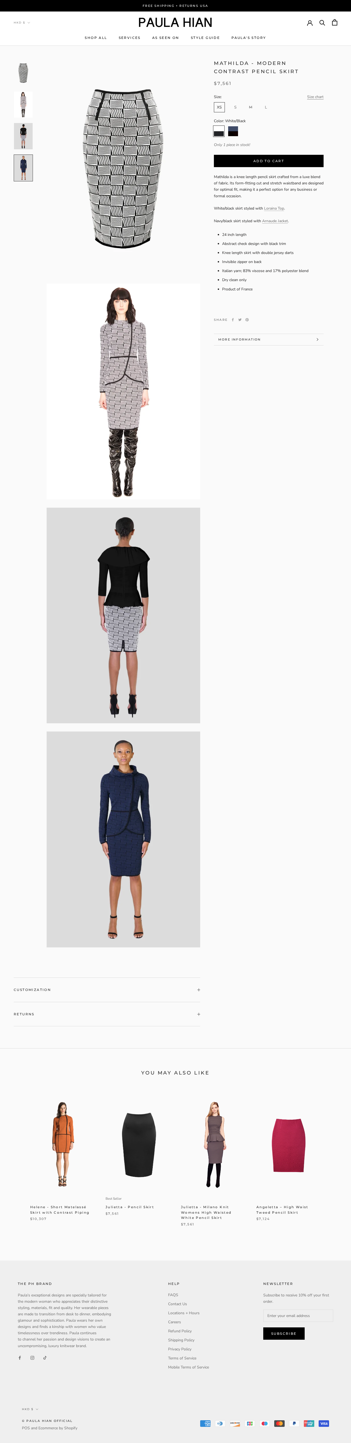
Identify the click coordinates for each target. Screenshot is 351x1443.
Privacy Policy (179, 1349)
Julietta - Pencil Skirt (130, 1207)
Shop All (96, 38)
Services (130, 38)
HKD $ (19, 22)
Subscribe (284, 1333)
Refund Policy (180, 1331)
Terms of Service (182, 1358)
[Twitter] (240, 319)
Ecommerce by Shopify (57, 1428)
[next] (334, 1161)
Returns (24, 1014)
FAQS (173, 1295)
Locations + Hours (184, 1313)
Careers (174, 1322)
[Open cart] (334, 22)
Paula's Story (248, 38)
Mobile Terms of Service (188, 1367)
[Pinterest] (247, 319)
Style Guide (205, 38)
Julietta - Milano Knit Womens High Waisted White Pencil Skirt (206, 1212)
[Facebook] (232, 319)
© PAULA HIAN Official (47, 1421)
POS (26, 1428)
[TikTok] (45, 1358)
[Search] (322, 22)
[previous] (17, 1161)
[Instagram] (32, 1358)
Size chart (315, 96)
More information (239, 339)
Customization (32, 990)
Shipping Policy (181, 1340)
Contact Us (177, 1304)
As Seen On (165, 38)
